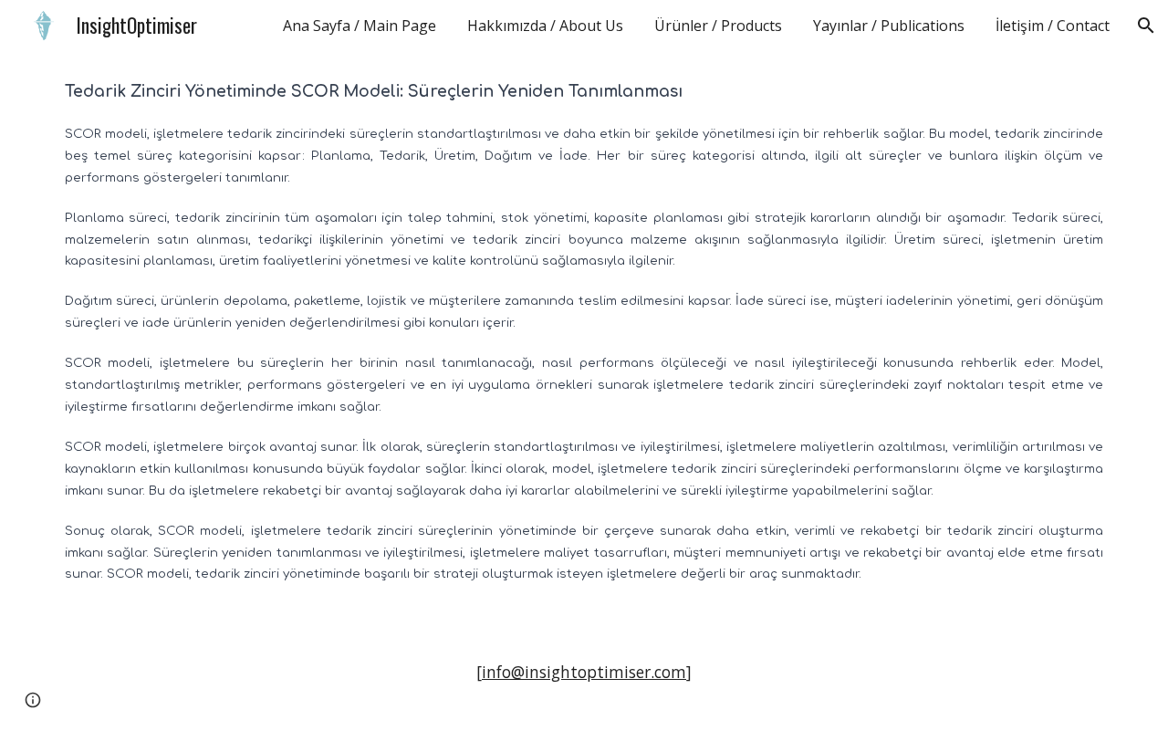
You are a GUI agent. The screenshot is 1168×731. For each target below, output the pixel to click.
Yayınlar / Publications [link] (889, 26)
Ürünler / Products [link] (718, 26)
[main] (584, 341)
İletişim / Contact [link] (1053, 26)
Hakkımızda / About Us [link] (545, 26)
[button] (1146, 25)
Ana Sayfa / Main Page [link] (359, 26)
